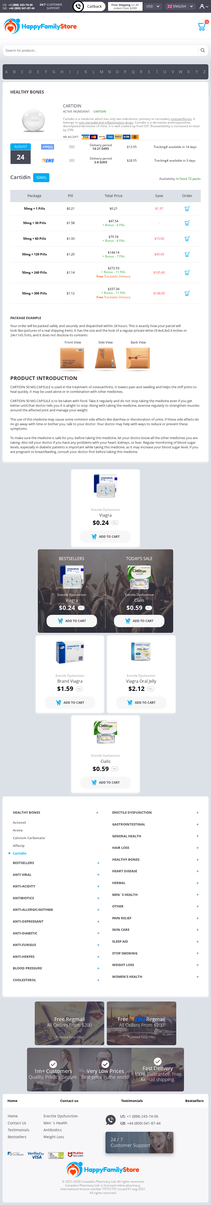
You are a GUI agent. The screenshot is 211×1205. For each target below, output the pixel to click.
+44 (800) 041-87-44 (21, 8)
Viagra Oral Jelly (141, 681)
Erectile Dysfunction (105, 510)
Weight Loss (53, 1136)
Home (12, 1100)
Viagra (105, 515)
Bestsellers (194, 1100)
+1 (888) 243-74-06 (20, 5)
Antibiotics (52, 1129)
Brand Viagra (70, 681)
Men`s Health (55, 1122)
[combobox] (153, 6)
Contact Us (69, 1100)
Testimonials (132, 1100)
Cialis (139, 600)
